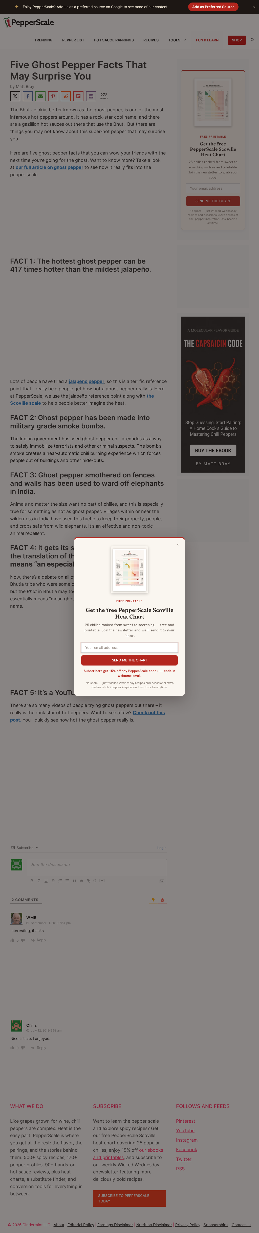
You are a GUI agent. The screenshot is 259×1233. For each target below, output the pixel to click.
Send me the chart (129, 660)
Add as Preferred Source (213, 7)
